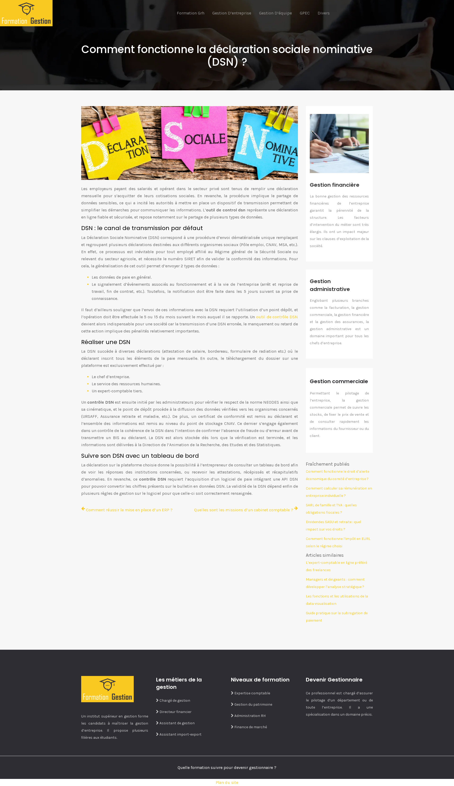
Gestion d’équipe (275, 13)
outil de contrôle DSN (277, 316)
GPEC (305, 13)
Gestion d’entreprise (231, 13)
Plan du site (227, 782)
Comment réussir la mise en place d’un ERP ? (129, 509)
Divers (324, 13)
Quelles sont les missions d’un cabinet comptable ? (243, 509)
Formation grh (190, 13)
